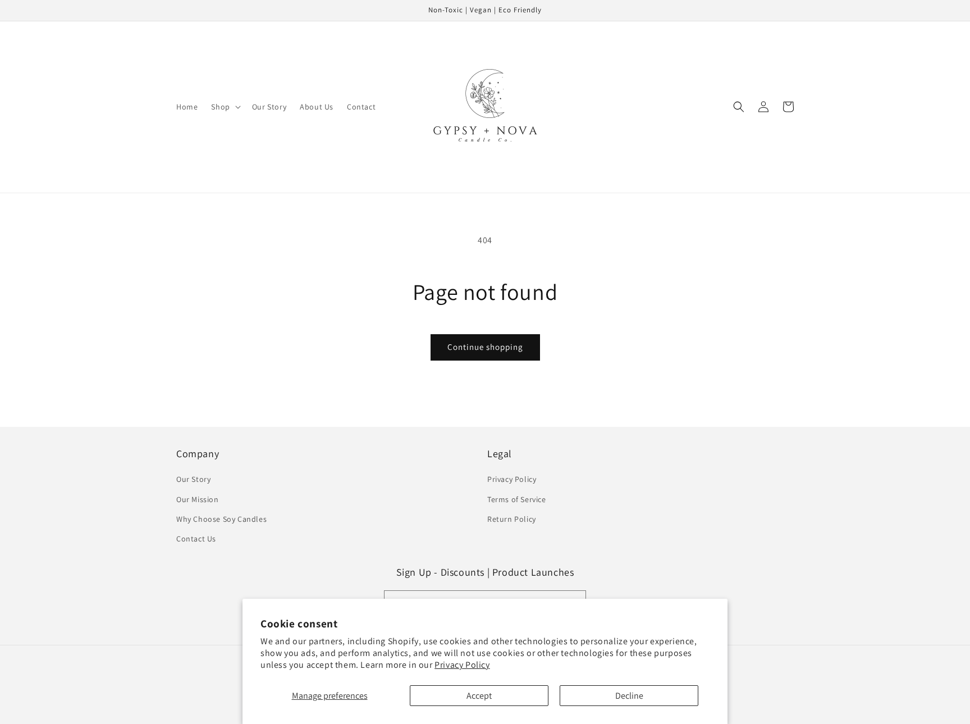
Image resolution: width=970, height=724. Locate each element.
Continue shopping (485, 346)
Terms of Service (516, 499)
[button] (224, 107)
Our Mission (197, 499)
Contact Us (196, 539)
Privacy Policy (461, 665)
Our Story (193, 479)
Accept (479, 696)
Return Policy (511, 519)
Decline (629, 696)
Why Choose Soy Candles (221, 519)
